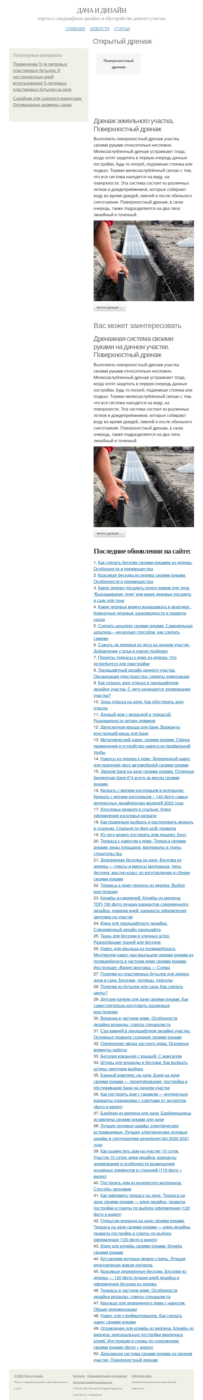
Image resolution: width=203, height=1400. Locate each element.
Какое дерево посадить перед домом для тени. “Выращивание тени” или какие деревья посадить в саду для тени (142, 594)
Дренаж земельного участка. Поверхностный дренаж (134, 125)
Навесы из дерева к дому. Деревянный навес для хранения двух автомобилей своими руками (142, 762)
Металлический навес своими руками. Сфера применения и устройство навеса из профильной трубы (142, 746)
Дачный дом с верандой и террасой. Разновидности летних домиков (133, 717)
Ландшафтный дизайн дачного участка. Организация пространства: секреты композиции (142, 673)
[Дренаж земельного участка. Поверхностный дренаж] (144, 260)
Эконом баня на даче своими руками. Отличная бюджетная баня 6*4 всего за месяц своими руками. (144, 777)
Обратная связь (142, 1376)
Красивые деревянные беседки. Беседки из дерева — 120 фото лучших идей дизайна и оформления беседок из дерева (140, 1277)
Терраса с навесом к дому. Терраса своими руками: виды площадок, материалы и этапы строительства (140, 847)
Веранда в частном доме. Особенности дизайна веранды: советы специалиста (135, 1021)
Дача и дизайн (101, 10)
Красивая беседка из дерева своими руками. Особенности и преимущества (140, 578)
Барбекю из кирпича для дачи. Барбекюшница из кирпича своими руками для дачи (142, 1116)
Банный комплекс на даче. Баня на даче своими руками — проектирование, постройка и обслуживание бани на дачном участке (140, 1081)
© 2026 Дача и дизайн (28, 1376)
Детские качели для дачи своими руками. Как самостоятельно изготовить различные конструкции (141, 1005)
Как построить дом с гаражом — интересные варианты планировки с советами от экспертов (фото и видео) (141, 1100)
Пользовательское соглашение (107, 1376)
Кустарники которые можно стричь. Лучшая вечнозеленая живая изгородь (140, 1261)
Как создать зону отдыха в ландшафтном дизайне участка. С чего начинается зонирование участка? (142, 689)
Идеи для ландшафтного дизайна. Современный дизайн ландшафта (131, 926)
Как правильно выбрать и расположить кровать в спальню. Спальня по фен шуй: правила (143, 825)
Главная (75, 28)
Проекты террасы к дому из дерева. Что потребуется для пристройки (135, 660)
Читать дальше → (109, 307)
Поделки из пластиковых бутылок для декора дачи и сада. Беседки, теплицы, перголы (141, 977)
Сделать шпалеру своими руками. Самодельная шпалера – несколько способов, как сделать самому (143, 632)
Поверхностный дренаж (119, 63)
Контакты (79, 1376)
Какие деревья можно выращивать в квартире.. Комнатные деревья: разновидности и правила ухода (142, 613)
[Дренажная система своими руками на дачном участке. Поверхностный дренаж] (144, 486)
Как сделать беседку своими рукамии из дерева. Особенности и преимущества (143, 565)
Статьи (122, 28)
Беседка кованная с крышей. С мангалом (141, 1056)
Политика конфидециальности (92, 1382)
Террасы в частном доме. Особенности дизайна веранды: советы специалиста (135, 1293)
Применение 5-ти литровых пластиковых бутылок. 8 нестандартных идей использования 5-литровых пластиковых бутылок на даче (42, 77)
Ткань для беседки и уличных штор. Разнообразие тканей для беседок (132, 939)
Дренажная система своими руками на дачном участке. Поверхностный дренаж (133, 347)
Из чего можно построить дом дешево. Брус (143, 834)
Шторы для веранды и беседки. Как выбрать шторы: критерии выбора (141, 1065)
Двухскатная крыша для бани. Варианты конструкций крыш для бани (137, 730)
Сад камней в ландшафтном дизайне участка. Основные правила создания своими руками (142, 1034)
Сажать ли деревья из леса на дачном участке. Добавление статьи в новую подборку (142, 648)
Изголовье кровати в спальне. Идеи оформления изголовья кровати (132, 812)
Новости (99, 28)
